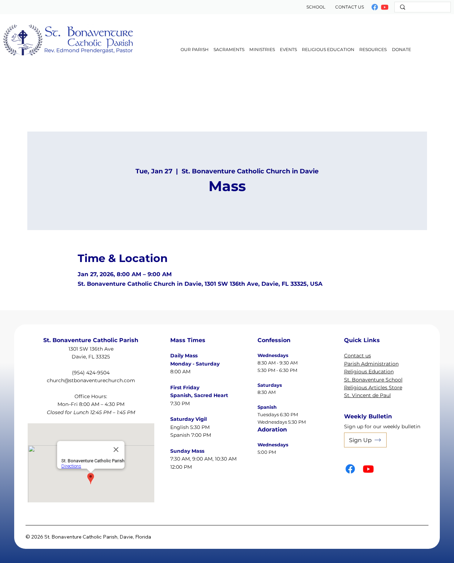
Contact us (357, 355)
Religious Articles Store (373, 387)
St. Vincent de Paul (367, 395)
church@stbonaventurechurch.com (91, 380)
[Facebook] (375, 7)
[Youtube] (368, 469)
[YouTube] (385, 7)
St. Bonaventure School (373, 380)
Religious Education (369, 371)
